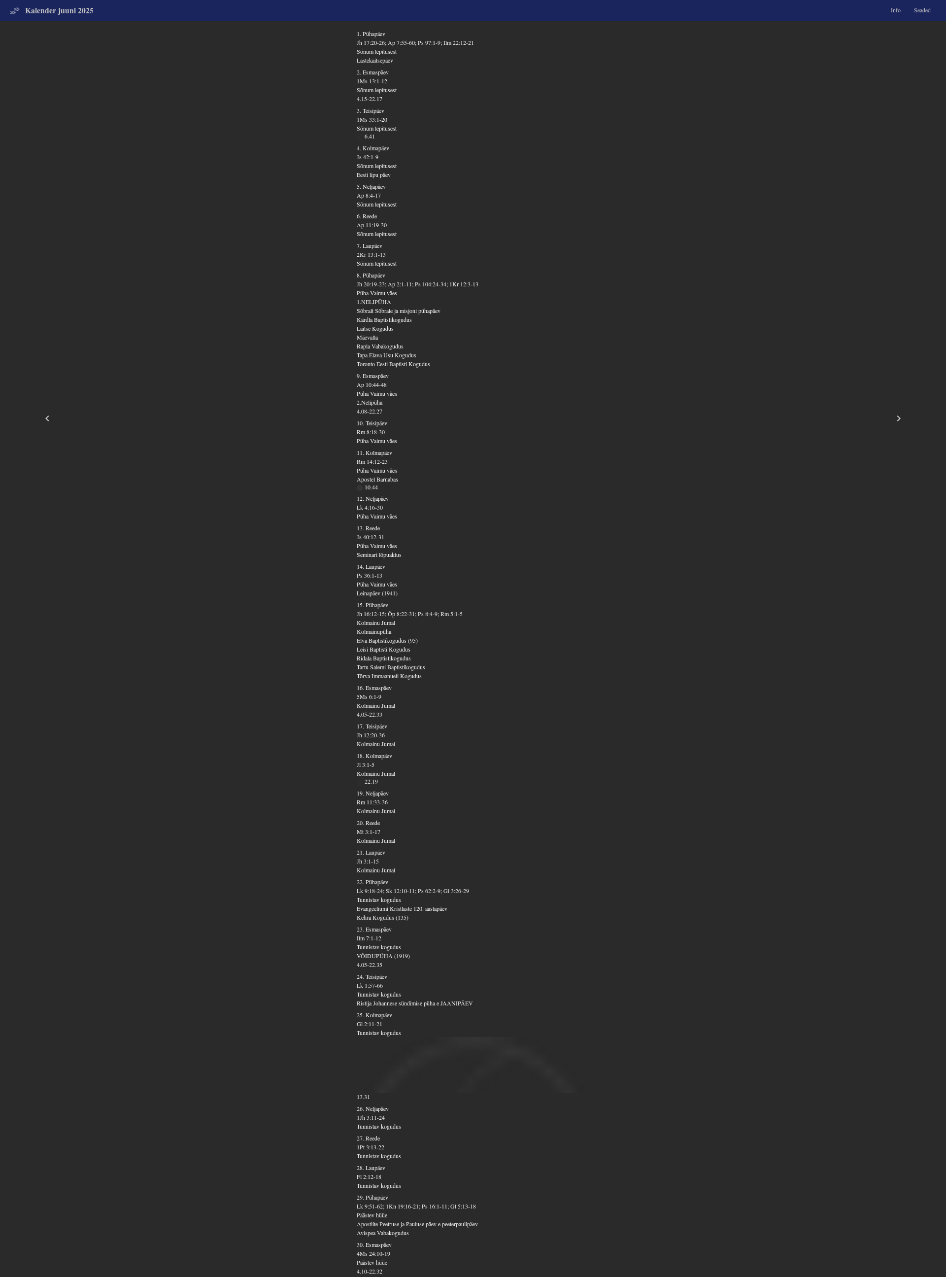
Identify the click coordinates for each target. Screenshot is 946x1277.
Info (896, 10)
